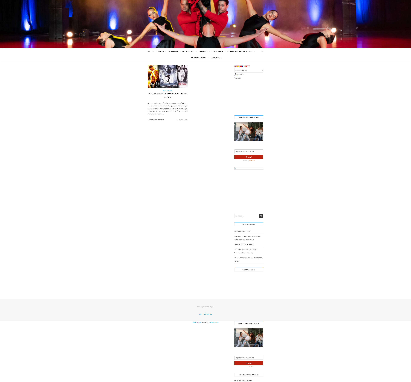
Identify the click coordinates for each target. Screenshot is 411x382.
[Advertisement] (250, 97)
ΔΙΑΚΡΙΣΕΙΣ (203, 51)
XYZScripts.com (213, 322)
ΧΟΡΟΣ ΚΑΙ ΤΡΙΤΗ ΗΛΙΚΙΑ (244, 244)
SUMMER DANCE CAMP (243, 381)
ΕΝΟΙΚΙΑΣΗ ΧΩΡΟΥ (198, 58)
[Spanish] (238, 66)
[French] (243, 66)
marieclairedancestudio (157, 119)
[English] (235, 66)
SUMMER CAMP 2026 (242, 231)
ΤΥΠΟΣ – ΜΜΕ (217, 51)
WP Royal (210, 307)
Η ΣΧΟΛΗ (160, 51)
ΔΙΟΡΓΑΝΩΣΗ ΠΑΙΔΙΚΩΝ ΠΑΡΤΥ (240, 51)
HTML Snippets (197, 322)
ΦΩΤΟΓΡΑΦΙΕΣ (188, 51)
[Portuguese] (246, 66)
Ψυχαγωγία (167, 91)
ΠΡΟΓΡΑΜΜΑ (173, 51)
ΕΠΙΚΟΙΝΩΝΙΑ (216, 58)
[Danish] (248, 66)
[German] (241, 66)
